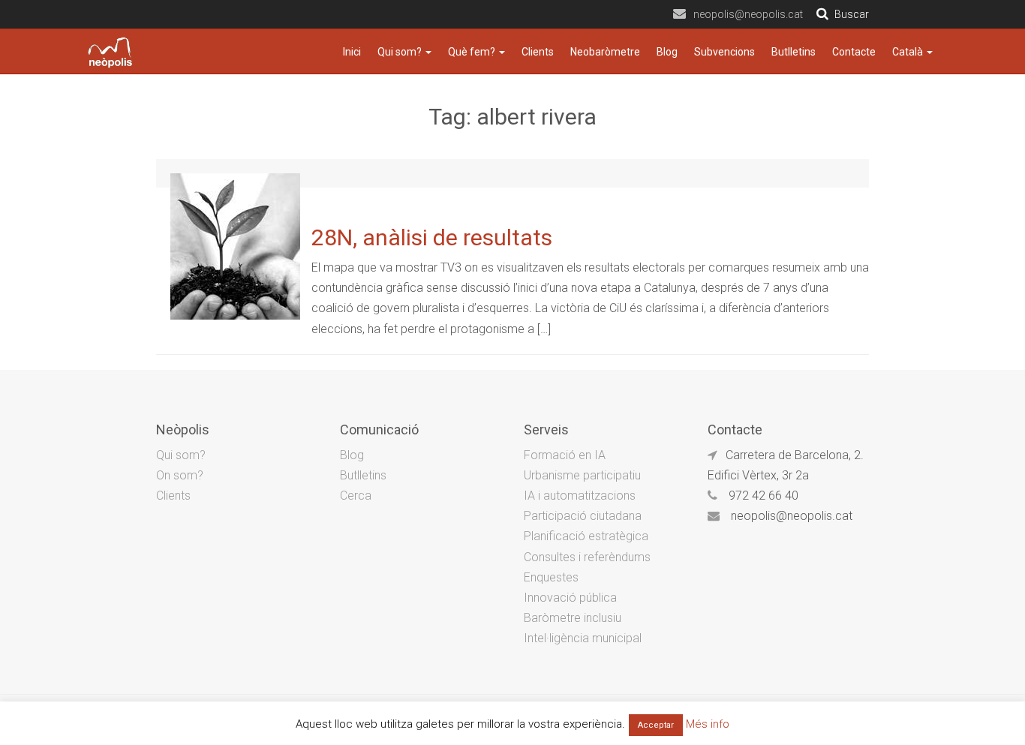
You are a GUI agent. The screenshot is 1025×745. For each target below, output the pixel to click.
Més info (707, 724)
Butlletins (793, 52)
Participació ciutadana (583, 516)
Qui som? (400, 52)
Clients (538, 52)
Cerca (355, 495)
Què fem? (472, 52)
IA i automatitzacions (580, 495)
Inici (352, 52)
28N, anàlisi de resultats (431, 237)
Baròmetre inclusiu (572, 618)
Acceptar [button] (656, 725)
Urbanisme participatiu (582, 475)
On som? (179, 475)
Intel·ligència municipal (583, 638)
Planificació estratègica (586, 536)
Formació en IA (565, 455)
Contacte (854, 52)
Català (908, 52)
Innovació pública (570, 597)
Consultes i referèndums (587, 557)
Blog (667, 52)
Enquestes (551, 577)
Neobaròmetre (605, 52)
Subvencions (724, 52)
